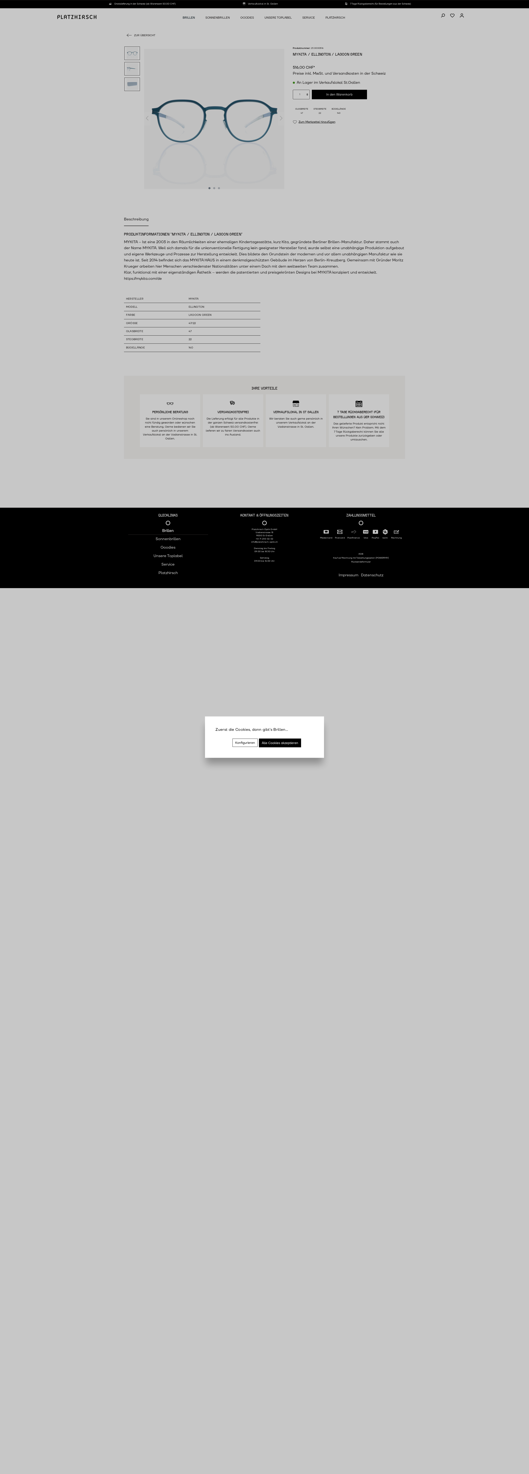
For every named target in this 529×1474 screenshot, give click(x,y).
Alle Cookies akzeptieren (280, 743)
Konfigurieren (245, 743)
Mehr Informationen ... (235, 735)
